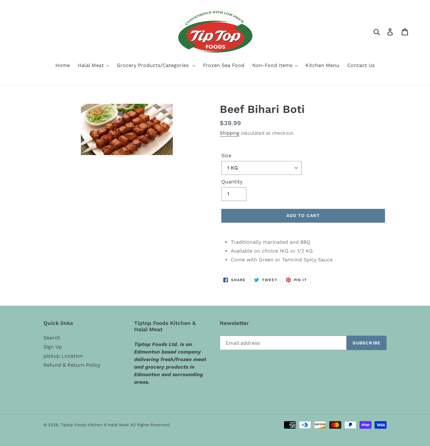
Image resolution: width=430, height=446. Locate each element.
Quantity (231, 182)
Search (51, 338)
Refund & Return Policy (71, 365)
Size (226, 156)
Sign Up (52, 347)
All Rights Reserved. (150, 424)
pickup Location (63, 356)
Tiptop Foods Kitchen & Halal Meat (94, 424)
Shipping (229, 133)
